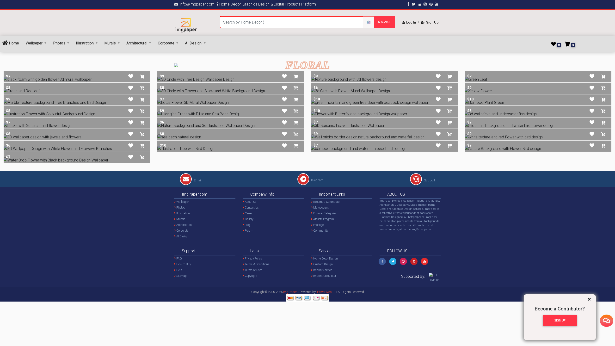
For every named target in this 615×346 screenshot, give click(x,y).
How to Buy (183, 264)
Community (320, 230)
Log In (410, 22)
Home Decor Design (325, 258)
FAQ (179, 258)
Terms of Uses (253, 270)
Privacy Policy (253, 258)
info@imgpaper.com (196, 4)
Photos (59, 43)
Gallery (248, 219)
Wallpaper (34, 43)
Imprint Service (322, 270)
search (386, 22)
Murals (110, 43)
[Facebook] (382, 261)
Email (197, 180)
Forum (248, 230)
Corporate (166, 43)
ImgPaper (290, 292)
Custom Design (323, 264)
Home (13, 43)
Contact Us (251, 207)
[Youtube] (424, 261)
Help (179, 270)
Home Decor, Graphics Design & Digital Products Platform (267, 4)
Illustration (85, 43)
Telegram (317, 180)
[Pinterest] (414, 261)
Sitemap (181, 276)
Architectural (137, 43)
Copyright (250, 276)
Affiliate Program (323, 219)
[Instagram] (403, 261)
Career (248, 213)
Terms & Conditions (256, 264)
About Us (250, 202)
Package (318, 225)
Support (429, 180)
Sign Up (431, 22)
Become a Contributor (326, 202)
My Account (321, 207)
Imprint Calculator (324, 276)
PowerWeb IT (326, 292)
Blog (247, 225)
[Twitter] (392, 261)
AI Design (194, 43)
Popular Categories (325, 213)
